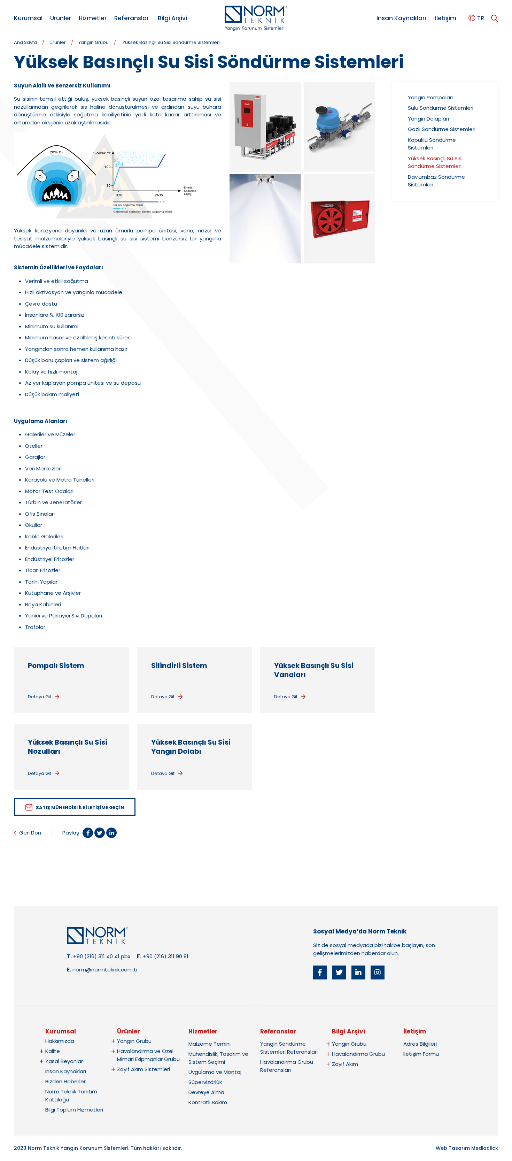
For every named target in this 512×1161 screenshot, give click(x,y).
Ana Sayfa (25, 42)
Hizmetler (93, 18)
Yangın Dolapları (428, 118)
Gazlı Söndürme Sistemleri (441, 129)
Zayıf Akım (345, 1064)
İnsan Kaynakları (401, 18)
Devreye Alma (206, 1092)
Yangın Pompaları (430, 97)
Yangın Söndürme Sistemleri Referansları (289, 1047)
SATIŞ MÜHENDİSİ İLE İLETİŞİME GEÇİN (80, 807)
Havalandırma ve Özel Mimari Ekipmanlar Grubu (148, 1055)
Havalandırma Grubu (358, 1054)
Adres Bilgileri (420, 1043)
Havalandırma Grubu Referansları (286, 1066)
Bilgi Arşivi (172, 18)
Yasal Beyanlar (64, 1061)
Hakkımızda (59, 1041)
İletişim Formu (421, 1054)
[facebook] (320, 972)
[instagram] (378, 972)
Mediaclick (484, 1148)
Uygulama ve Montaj (214, 1072)
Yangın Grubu (93, 42)
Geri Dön (30, 832)
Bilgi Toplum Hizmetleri (74, 1109)
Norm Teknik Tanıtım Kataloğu (71, 1095)
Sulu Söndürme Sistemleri (440, 108)
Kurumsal (28, 18)
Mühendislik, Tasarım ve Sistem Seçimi (218, 1058)
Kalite (52, 1051)
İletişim (445, 18)
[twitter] (339, 972)
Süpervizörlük (205, 1082)
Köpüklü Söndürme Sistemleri (432, 144)
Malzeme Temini (209, 1043)
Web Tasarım (453, 1148)
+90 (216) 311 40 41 (96, 956)
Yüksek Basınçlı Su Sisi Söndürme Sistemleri (171, 42)
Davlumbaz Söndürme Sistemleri (436, 181)
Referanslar (131, 18)
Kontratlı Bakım (207, 1102)
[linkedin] (358, 972)
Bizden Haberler (65, 1081)
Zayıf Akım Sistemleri (143, 1069)
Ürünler (60, 18)
